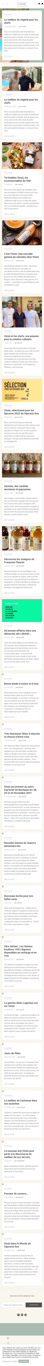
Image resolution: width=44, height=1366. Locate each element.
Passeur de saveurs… (16, 1193)
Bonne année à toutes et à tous (21, 683)
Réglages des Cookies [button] (10, 1361)
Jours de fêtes (12, 1053)
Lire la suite (8, 56)
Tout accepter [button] (24, 1361)
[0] (37, 4)
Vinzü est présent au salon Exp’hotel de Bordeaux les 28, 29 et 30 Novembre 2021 (20, 789)
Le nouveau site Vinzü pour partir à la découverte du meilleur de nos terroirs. (19, 1154)
